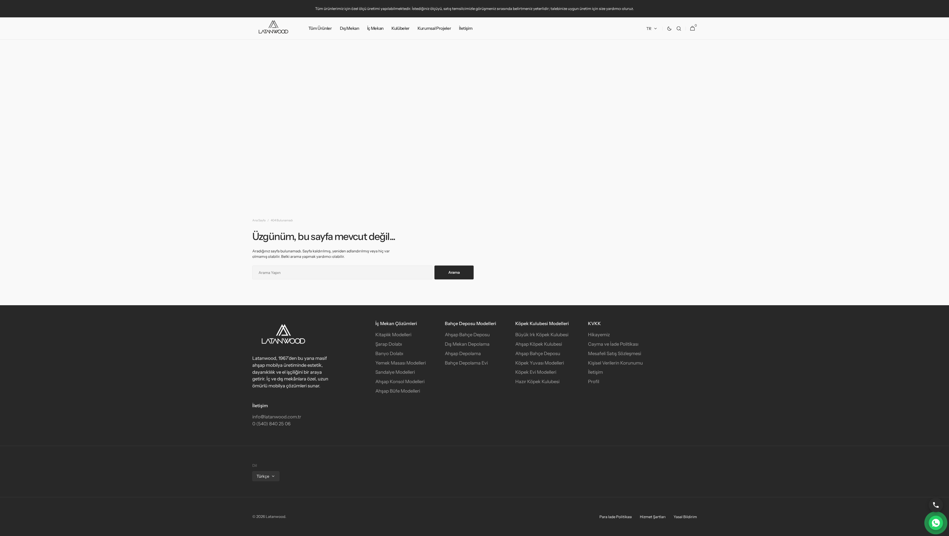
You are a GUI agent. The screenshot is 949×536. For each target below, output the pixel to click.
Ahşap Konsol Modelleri (400, 381)
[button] (679, 28)
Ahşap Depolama (463, 353)
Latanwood (275, 516)
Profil (593, 381)
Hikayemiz (599, 334)
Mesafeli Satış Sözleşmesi (614, 353)
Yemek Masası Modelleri (400, 363)
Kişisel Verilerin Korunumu (615, 363)
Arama (454, 272)
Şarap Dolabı (388, 344)
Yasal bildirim (685, 516)
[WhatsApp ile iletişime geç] (936, 523)
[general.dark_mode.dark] (669, 28)
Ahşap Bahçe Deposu (467, 334)
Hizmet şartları (653, 516)
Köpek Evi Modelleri (535, 372)
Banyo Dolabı (389, 353)
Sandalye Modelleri (395, 372)
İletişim (595, 372)
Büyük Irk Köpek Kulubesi (541, 334)
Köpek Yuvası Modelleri (539, 363)
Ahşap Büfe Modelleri (397, 391)
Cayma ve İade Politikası (613, 344)
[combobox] (342, 272)
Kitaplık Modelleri (393, 334)
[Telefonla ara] (936, 505)
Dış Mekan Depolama (467, 344)
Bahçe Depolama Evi (466, 363)
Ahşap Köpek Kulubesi (538, 344)
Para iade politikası (615, 516)
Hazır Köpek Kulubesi (537, 381)
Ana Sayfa (258, 220)
